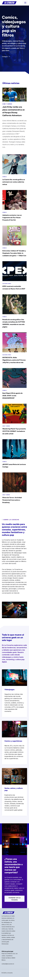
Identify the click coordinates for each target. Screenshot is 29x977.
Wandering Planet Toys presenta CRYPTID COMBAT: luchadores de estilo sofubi (14, 431)
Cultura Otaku (6, 283)
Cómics (4, 176)
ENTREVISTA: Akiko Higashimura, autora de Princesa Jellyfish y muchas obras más (14, 360)
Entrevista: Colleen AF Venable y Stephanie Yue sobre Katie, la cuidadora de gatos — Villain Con (14, 253)
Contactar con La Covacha (14, 899)
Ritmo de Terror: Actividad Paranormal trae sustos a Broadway (12, 500)
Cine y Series (7, 104)
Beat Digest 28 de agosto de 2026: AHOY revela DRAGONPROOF (12, 395)
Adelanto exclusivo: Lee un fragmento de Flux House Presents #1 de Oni (12, 217)
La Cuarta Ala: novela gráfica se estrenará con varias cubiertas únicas (13, 182)
